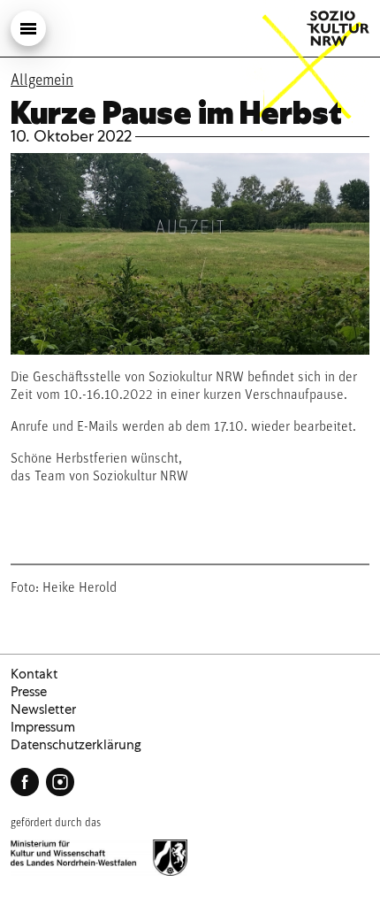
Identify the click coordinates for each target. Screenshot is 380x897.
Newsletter (43, 709)
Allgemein (42, 81)
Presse (29, 692)
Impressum (43, 727)
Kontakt (34, 674)
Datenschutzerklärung (76, 745)
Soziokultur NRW (338, 28)
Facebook (25, 782)
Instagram (60, 782)
